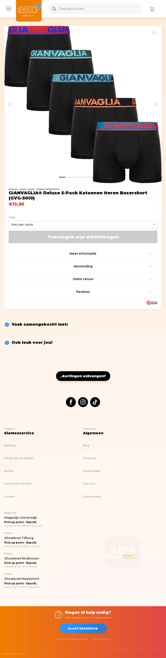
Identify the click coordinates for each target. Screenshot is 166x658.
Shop (23, 189)
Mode (31, 189)
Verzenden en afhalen (19, 458)
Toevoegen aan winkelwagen (83, 236)
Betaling (10, 445)
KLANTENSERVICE (83, 628)
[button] (154, 33)
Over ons (89, 483)
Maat (12, 217)
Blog (86, 445)
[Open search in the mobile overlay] (95, 9)
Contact (9, 496)
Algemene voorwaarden (71, 639)
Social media (91, 470)
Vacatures (89, 458)
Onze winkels (92, 496)
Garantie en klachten (18, 483)
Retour (9, 470)
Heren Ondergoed (48, 189)
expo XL (13, 189)
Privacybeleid (102, 639)
